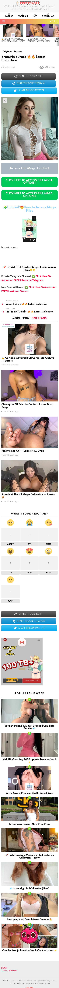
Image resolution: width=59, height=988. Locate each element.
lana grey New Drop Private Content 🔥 (29, 919)
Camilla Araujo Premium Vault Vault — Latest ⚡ (29, 950)
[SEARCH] (56, 21)
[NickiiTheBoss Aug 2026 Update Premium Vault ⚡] (29, 745)
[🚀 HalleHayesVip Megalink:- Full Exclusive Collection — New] (29, 840)
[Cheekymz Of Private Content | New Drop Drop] (39, 30)
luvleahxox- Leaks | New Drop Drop (29, 824)
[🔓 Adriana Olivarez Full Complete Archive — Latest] (13, 30)
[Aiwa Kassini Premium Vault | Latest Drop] (29, 778)
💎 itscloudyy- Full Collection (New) (29, 888)
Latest (9, 16)
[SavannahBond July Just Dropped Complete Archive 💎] (29, 711)
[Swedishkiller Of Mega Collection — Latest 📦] (29, 476)
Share (5, 100)
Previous (1, 35)
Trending (48, 16)
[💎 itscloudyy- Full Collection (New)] (29, 874)
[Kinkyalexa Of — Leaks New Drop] (29, 432)
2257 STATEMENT (9, 971)
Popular (22, 16)
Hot (35, 16)
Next (57, 35)
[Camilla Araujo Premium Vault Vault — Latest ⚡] (29, 936)
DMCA (4, 968)
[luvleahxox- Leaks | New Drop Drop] (29, 809)
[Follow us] (51, 21)
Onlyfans (39, 318)
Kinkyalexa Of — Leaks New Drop (22, 451)
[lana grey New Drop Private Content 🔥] (29, 905)
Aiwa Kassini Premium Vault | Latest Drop (29, 793)
